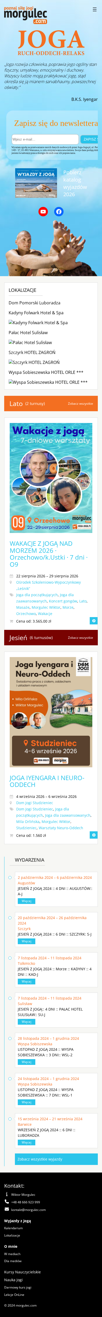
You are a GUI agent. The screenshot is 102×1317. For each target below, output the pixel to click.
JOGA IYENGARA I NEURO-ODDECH (47, 781)
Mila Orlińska (27, 821)
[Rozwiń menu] (95, 9)
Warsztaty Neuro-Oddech (61, 827)
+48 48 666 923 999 (25, 1202)
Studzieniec (26, 827)
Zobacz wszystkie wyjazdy (40, 1159)
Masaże (23, 607)
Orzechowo (26, 613)
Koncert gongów (63, 601)
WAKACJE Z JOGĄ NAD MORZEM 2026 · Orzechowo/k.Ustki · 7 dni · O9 (49, 553)
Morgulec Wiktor (46, 607)
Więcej (26, 901)
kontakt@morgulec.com (28, 1210)
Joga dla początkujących (37, 594)
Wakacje (45, 613)
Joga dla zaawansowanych (67, 815)
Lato (83, 601)
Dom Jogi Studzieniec (34, 802)
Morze (68, 607)
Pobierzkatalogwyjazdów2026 (75, 183)
